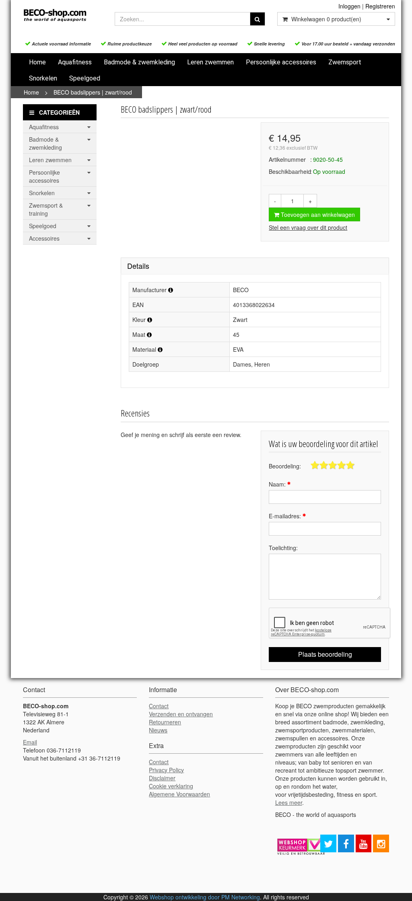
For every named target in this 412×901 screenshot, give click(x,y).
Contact (159, 706)
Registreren (380, 6)
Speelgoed (84, 78)
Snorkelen (43, 78)
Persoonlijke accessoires (281, 62)
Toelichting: (283, 548)
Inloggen (349, 6)
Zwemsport (344, 62)
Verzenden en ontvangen (181, 714)
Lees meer (288, 802)
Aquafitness (75, 62)
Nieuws (158, 730)
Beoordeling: (285, 466)
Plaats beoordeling (325, 654)
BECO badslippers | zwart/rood (93, 92)
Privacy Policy (166, 770)
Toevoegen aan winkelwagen (317, 214)
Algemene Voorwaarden (179, 794)
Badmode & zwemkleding (139, 62)
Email (30, 742)
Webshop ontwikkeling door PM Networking (205, 897)
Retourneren (165, 722)
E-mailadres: (286, 516)
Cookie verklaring (171, 786)
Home (37, 62)
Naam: (278, 484)
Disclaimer (162, 778)
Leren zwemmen (210, 62)
